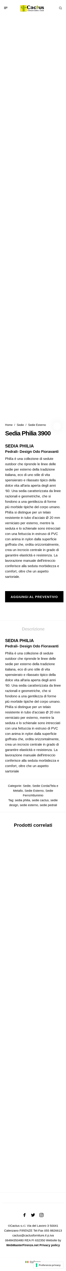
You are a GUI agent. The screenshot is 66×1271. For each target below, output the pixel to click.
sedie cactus (40, 800)
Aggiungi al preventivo (34, 597)
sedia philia (22, 800)
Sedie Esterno (37, 425)
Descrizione (33, 628)
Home (9, 425)
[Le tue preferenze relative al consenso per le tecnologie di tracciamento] (48, 1265)
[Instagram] (41, 1215)
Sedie (20, 425)
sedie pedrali (48, 805)
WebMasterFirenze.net (22, 1245)
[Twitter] (33, 1215)
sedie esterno (29, 805)
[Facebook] (25, 1215)
